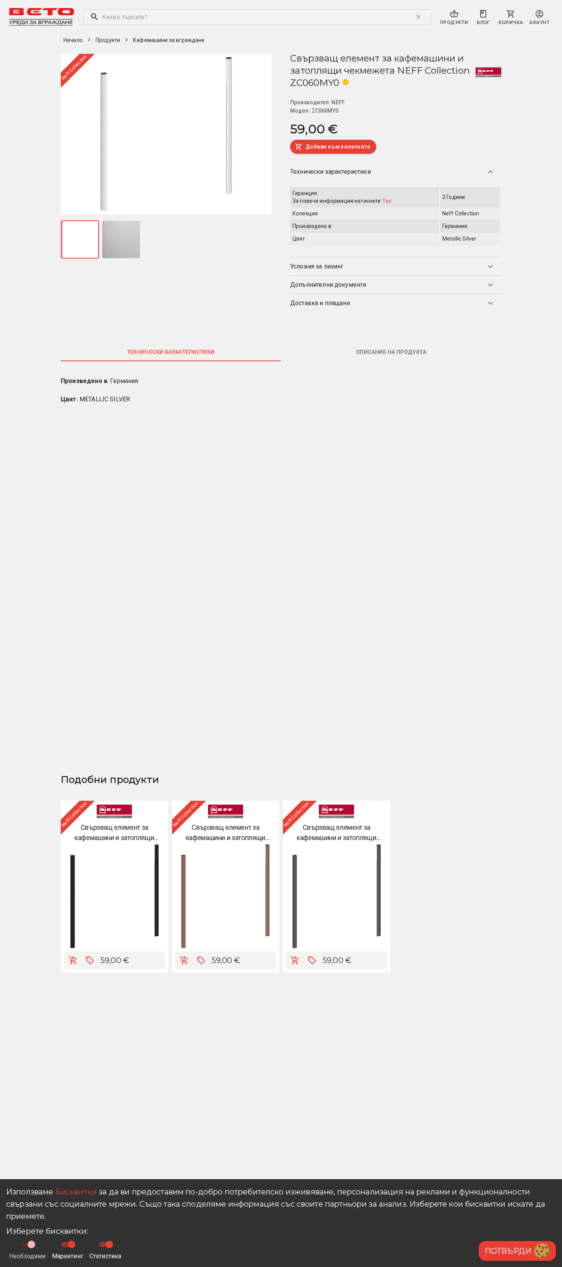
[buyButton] (73, 960)
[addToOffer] (89, 960)
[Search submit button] (418, 17)
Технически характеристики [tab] (171, 352)
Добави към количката (337, 147)
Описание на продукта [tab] (391, 352)
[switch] (71, 1244)
